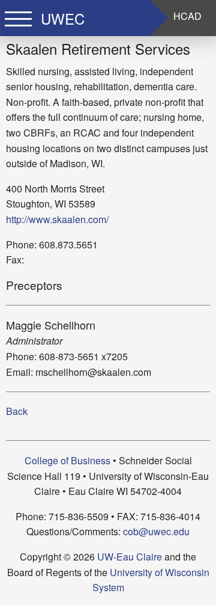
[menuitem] (187, 16)
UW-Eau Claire (129, 557)
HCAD (187, 16)
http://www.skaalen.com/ (57, 219)
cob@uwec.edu (156, 531)
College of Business (67, 460)
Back (17, 411)
